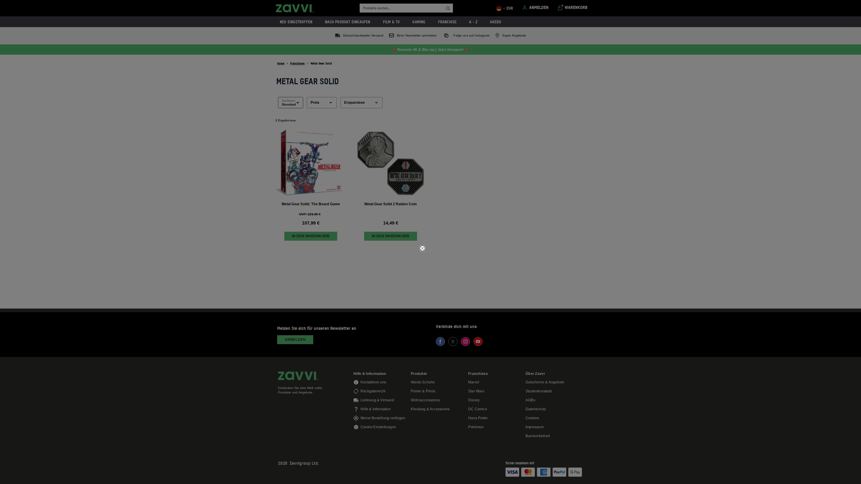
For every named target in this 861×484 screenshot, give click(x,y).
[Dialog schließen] (422, 248)
